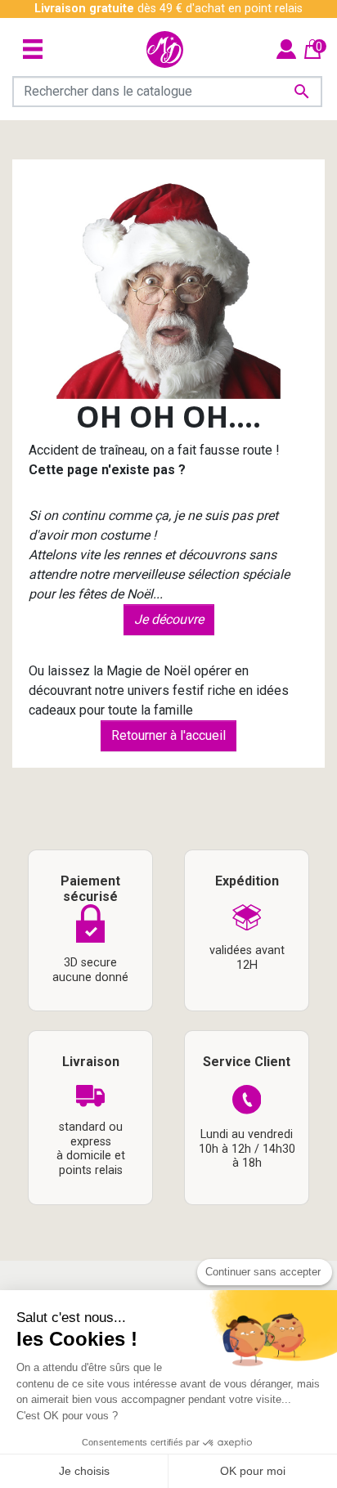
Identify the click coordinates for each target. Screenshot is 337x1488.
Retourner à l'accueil (168, 735)
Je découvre (169, 619)
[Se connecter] (286, 48)
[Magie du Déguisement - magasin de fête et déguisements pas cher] (164, 49)
